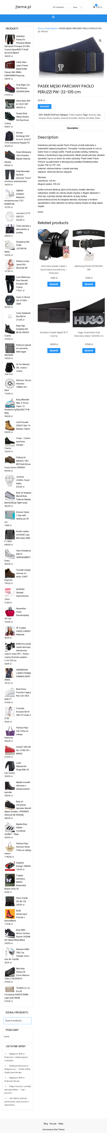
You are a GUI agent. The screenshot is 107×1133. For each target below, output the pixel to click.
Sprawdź (44, 106)
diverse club (95, 114)
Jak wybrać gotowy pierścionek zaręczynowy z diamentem (16, 1101)
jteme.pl (23, 7)
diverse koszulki (69, 118)
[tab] (72, 128)
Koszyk (53, 1123)
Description (72, 128)
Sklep (60, 1123)
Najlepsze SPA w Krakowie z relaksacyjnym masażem (16, 1057)
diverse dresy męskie (49, 118)
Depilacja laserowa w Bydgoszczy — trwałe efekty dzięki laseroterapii (17, 1069)
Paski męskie (51, 28)
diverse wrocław (86, 118)
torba (97, 118)
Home (40, 28)
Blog (46, 1123)
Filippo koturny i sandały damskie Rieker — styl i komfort (17, 1089)
